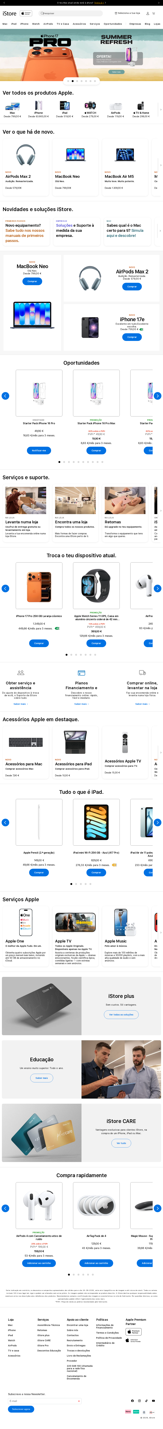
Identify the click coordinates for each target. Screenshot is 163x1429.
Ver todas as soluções (121, 1014)
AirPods (12, 1345)
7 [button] (88, 462)
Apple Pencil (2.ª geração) (39, 852)
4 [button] (74, 462)
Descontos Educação (49, 1350)
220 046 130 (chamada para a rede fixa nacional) (80, 1368)
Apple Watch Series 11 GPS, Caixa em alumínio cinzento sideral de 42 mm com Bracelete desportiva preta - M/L (96, 618)
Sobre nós (72, 1330)
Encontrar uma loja (77, 1325)
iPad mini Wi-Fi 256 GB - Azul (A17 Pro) (96, 852)
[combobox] (70, 13)
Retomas (42, 1330)
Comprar (96, 450)
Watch (11, 1340)
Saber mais (20, 704)
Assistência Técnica (48, 1325)
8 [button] (93, 462)
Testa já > (99, 3)
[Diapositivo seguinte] (160, 110)
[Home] (10, 13)
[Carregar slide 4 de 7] (81, 81)
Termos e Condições (107, 1333)
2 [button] (64, 462)
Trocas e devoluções (78, 1350)
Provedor (72, 1361)
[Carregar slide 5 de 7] (86, 81)
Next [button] (158, 2)
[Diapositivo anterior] (5, 396)
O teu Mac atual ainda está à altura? (80, 3)
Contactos (73, 1335)
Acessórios (14, 1355)
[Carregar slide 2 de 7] (72, 81)
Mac (10, 1325)
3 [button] (69, 462)
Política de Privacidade (109, 1338)
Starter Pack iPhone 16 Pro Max (96, 423)
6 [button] (83, 462)
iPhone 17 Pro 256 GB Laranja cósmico (39, 616)
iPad (10, 1335)
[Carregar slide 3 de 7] (77, 81)
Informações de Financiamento (104, 1326)
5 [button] (79, 462)
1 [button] (60, 462)
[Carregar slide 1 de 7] (68, 81)
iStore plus (43, 1335)
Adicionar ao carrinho (39, 1263)
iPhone (12, 1330)
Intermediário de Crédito (105, 1344)
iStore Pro (43, 1345)
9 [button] (98, 462)
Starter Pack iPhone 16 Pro (39, 423)
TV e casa (13, 1350)
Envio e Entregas (76, 1345)
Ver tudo (121, 1143)
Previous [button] (4, 2)
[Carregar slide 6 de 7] (90, 81)
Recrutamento (75, 1340)
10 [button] (103, 462)
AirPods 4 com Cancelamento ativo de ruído (39, 1237)
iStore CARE (44, 1340)
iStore (152, 1418)
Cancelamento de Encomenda (76, 1377)
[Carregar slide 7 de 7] (95, 81)
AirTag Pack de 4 (96, 1236)
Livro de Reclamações (79, 1355)
